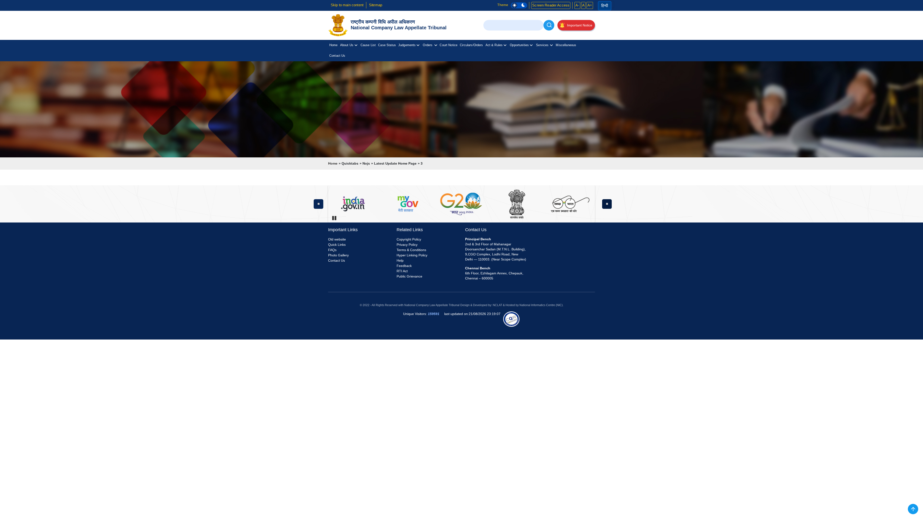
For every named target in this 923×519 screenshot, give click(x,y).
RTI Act (402, 271)
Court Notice (448, 45)
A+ (589, 5)
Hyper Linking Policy (412, 255)
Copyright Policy (409, 239)
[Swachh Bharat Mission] (570, 203)
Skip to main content (347, 5)
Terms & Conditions (411, 250)
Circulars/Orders (471, 45)
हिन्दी (604, 6)
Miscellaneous (566, 45)
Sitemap (375, 5)
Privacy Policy (407, 245)
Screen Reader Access (550, 5)
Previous (318, 204)
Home (333, 45)
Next (607, 204)
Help (400, 260)
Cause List (368, 45)
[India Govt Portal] (407, 203)
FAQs (332, 250)
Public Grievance (409, 276)
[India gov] (353, 203)
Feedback (404, 266)
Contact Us (337, 55)
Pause (334, 217)
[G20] (461, 203)
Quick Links (337, 245)
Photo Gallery (338, 255)
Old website (337, 239)
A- (577, 5)
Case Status (387, 45)
